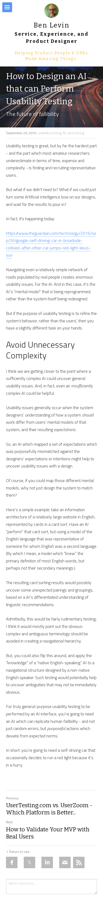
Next (9, 821)
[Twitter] (29, 862)
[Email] (65, 862)
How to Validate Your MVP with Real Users (48, 833)
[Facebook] (11, 862)
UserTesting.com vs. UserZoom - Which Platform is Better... (49, 809)
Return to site (19, 851)
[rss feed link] (79, 862)
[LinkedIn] (47, 862)
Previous (12, 798)
